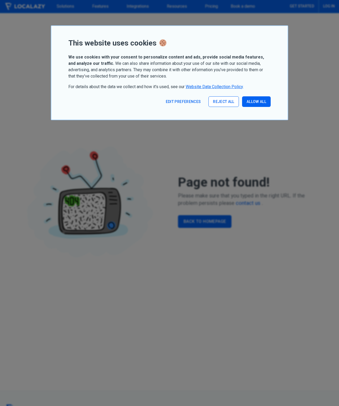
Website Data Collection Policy (214, 86)
